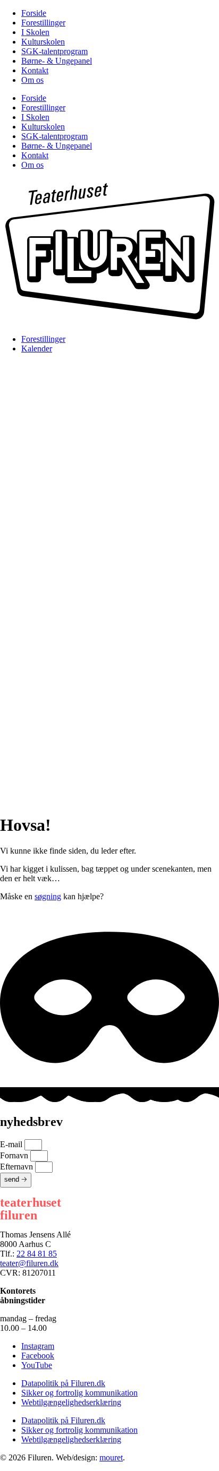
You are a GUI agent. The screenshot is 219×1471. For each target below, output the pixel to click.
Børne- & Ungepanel (56, 60)
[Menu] (109, 472)
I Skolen (35, 32)
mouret (111, 1457)
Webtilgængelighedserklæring (71, 1402)
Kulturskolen (43, 41)
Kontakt (34, 70)
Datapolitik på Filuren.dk (63, 1383)
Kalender (36, 348)
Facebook (37, 1355)
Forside (33, 13)
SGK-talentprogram (54, 51)
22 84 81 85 (36, 1253)
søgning (48, 896)
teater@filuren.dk (29, 1263)
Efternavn (17, 1166)
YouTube (36, 1365)
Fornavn (15, 1155)
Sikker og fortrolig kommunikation (79, 1392)
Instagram (37, 1345)
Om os (32, 79)
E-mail (12, 1144)
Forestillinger (43, 22)
